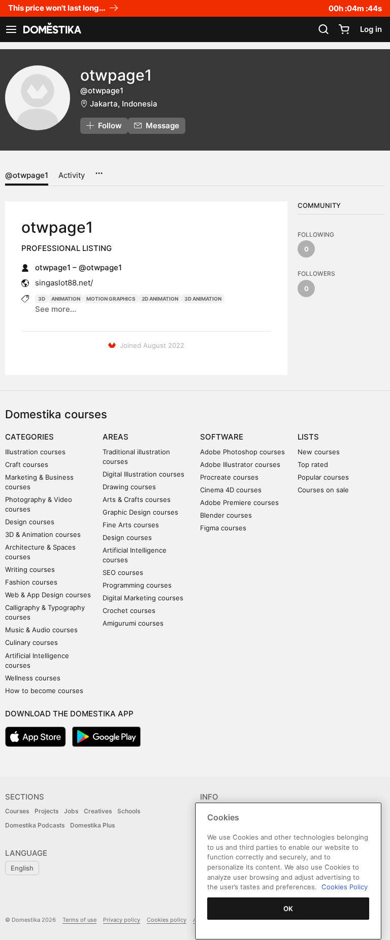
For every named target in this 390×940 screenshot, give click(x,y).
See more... (55, 309)
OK (288, 909)
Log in (371, 29)
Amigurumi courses (133, 623)
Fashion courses (31, 582)
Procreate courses (229, 477)
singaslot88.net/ (64, 282)
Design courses (29, 522)
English (22, 868)
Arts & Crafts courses (137, 499)
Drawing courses (129, 487)
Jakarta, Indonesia (123, 104)
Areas (115, 437)
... (99, 169)
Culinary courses (31, 642)
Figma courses (223, 528)
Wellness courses (32, 678)
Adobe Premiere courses (239, 502)
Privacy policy (121, 919)
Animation (65, 299)
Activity (71, 175)
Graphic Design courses (140, 512)
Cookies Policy (344, 887)
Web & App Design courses (48, 595)
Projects (46, 811)
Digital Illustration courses (143, 474)
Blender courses (226, 515)
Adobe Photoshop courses (242, 452)
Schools (128, 811)
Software (221, 437)
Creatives (98, 811)
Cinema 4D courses (231, 490)
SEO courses (123, 572)
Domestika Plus (92, 825)
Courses (17, 811)
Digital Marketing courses (143, 598)
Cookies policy (166, 919)
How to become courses (44, 690)
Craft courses (26, 464)
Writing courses (30, 569)
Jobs (71, 811)
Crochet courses (129, 610)
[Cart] (344, 29)
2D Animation (160, 299)
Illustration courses (35, 452)
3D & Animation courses (43, 534)
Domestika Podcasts (34, 825)
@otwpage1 (26, 175)
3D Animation (202, 299)
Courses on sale (323, 490)
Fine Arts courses (131, 525)
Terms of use (79, 919)
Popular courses (323, 477)
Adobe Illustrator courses (240, 464)
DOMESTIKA (51, 29)
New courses (319, 452)
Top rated (313, 464)
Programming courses (137, 585)
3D (41, 299)
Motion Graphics (111, 299)
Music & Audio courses (41, 630)
